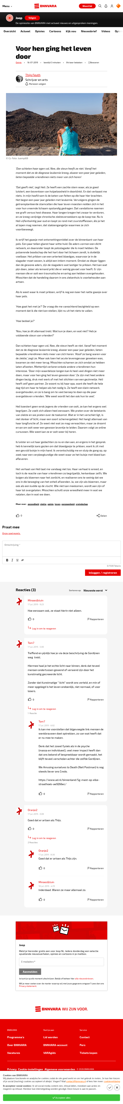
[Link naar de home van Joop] (9, 18)
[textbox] (61, 549)
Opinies (40, 31)
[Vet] (7, 560)
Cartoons (55, 31)
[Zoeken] (100, 6)
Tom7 (31, 642)
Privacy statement (27, 986)
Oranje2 (32, 810)
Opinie (19, 62)
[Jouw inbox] (106, 6)
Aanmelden (30, 971)
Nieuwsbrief (89, 31)
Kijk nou (71, 31)
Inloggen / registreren (103, 572)
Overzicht (10, 31)
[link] (19, 79)
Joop (19, 18)
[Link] (22, 560)
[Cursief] (12, 560)
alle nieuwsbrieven (84, 978)
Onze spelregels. (11, 533)
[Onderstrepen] (17, 560)
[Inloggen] (112, 6)
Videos (105, 31)
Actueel (25, 31)
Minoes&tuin (35, 600)
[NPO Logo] (118, 6)
